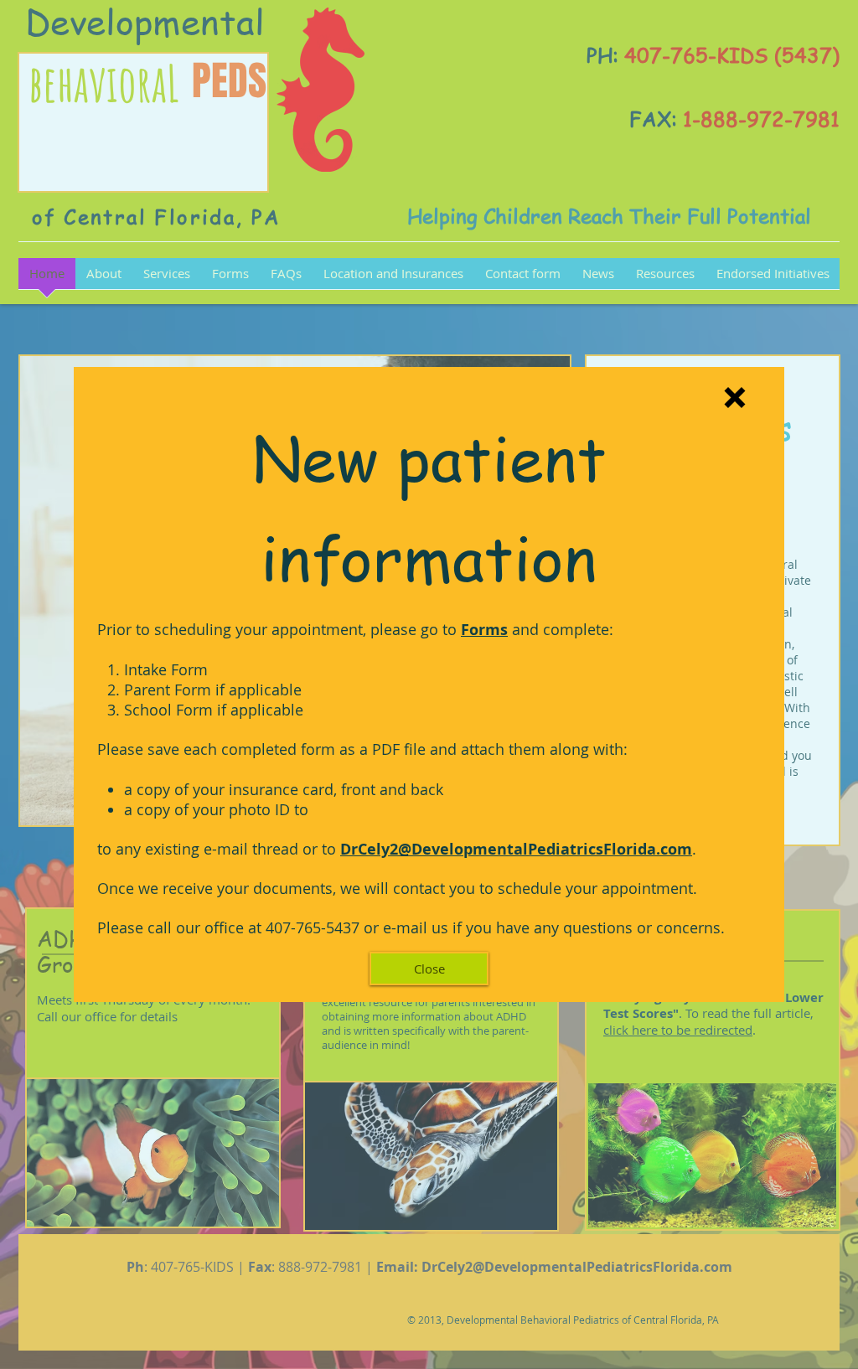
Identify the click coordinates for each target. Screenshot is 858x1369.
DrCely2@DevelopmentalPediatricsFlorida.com (516, 849)
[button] (734, 397)
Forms (484, 629)
